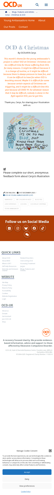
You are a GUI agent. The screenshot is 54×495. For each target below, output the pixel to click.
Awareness (8, 199)
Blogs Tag (38, 199)
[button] (50, 450)
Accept (27, 472)
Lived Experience (10, 204)
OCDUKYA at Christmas (38, 204)
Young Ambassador (12, 208)
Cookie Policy (26, 491)
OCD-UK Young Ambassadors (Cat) (19, 195)
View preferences (27, 486)
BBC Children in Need (23, 199)
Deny (27, 479)
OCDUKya (23, 204)
